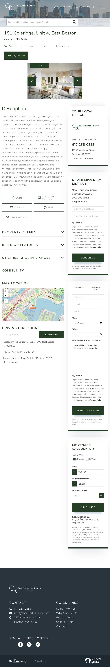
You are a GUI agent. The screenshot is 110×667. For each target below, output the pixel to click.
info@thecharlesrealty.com (32, 613)
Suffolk (30, 358)
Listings (15, 358)
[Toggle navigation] (102, 6)
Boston (40, 358)
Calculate (88, 507)
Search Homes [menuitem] (66, 608)
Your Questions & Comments (86, 340)
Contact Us (77, 158)
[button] (74, 22)
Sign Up (91, 6)
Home (5, 358)
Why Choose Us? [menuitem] (67, 613)
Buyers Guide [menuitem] (65, 617)
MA (23, 358)
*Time (75, 329)
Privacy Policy (96, 247)
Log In (81, 6)
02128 (49, 358)
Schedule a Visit (95, 288)
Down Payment (80, 478)
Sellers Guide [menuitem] (65, 622)
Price (75, 467)
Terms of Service (95, 422)
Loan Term (78, 455)
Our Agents (88, 158)
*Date (75, 318)
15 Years (92, 459)
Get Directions (51, 334)
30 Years (80, 459)
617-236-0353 (63, 6)
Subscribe (88, 257)
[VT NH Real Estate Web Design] (93, 661)
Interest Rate (79, 490)
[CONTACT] (16, 56)
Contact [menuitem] (61, 626)
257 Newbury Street (27, 620)
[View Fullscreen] (6, 301)
